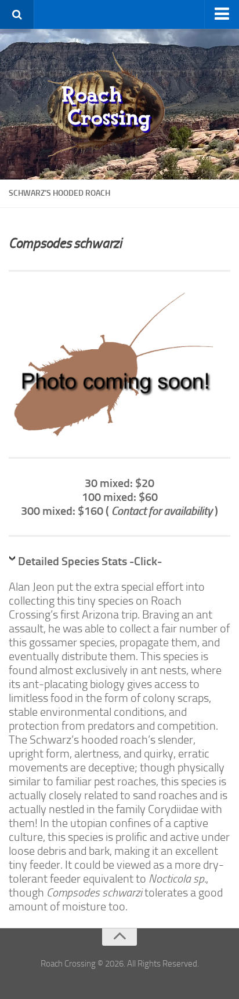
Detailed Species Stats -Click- (90, 561)
